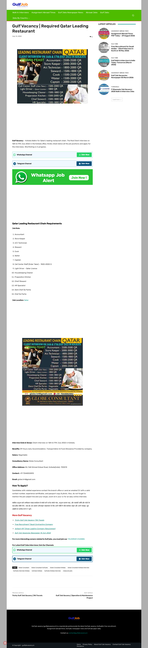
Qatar (26, 300)
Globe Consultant (24, 567)
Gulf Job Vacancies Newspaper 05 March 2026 (122, 76)
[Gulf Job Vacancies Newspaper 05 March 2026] (103, 75)
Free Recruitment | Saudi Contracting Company (34, 524)
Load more (116, 99)
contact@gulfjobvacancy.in (78, 633)
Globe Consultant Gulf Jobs (39, 567)
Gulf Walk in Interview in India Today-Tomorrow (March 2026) (123, 62)
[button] (133, 15)
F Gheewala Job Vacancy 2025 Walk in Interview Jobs (122, 90)
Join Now (85, 155)
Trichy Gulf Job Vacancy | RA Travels (29, 520)
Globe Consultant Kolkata (57, 567)
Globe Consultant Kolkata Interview (78, 567)
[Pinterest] (55, 43)
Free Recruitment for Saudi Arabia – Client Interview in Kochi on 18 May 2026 (122, 48)
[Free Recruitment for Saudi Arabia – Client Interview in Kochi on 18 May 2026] (103, 47)
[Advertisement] (52, 120)
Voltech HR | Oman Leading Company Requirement (35, 529)
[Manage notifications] (5, 643)
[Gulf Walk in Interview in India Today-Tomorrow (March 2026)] (103, 61)
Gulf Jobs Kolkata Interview (52, 571)
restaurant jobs (67, 571)
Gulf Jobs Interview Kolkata (21, 571)
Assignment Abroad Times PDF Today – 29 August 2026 (123, 35)
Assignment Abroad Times (120, 31)
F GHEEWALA (115, 86)
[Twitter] (50, 43)
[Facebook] (44, 43)
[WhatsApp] (60, 43)
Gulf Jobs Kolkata (37, 571)
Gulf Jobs (114, 44)
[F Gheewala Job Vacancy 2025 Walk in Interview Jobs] (103, 89)
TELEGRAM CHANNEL (76, 539)
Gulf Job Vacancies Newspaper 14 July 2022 (33, 533)
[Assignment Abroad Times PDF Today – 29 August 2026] (103, 33)
